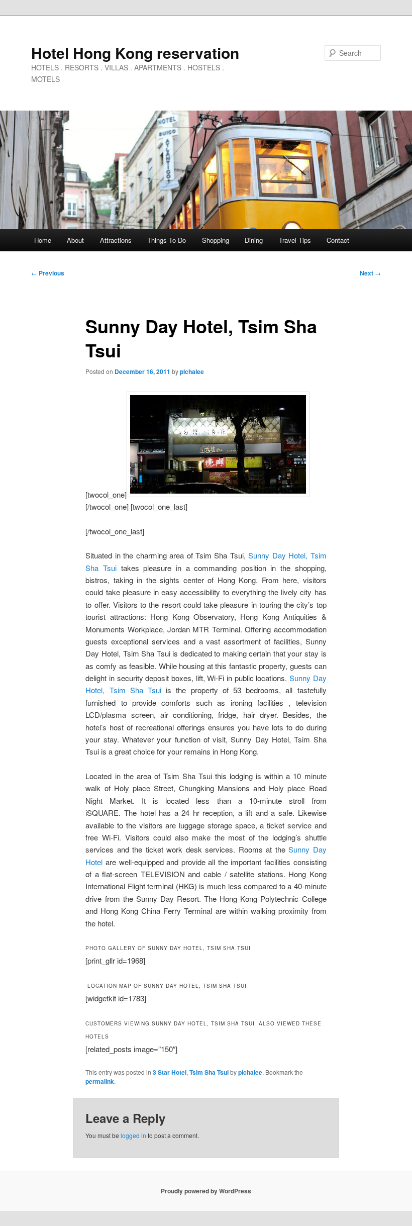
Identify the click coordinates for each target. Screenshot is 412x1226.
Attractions (116, 240)
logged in (133, 1135)
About (75, 240)
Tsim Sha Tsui (209, 1072)
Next (370, 272)
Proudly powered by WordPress (206, 1190)
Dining (254, 240)
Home (42, 240)
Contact (338, 240)
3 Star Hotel (169, 1072)
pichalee (192, 371)
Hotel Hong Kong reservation (135, 52)
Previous (47, 272)
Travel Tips (295, 240)
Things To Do (166, 240)
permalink (99, 1081)
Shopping (215, 240)
